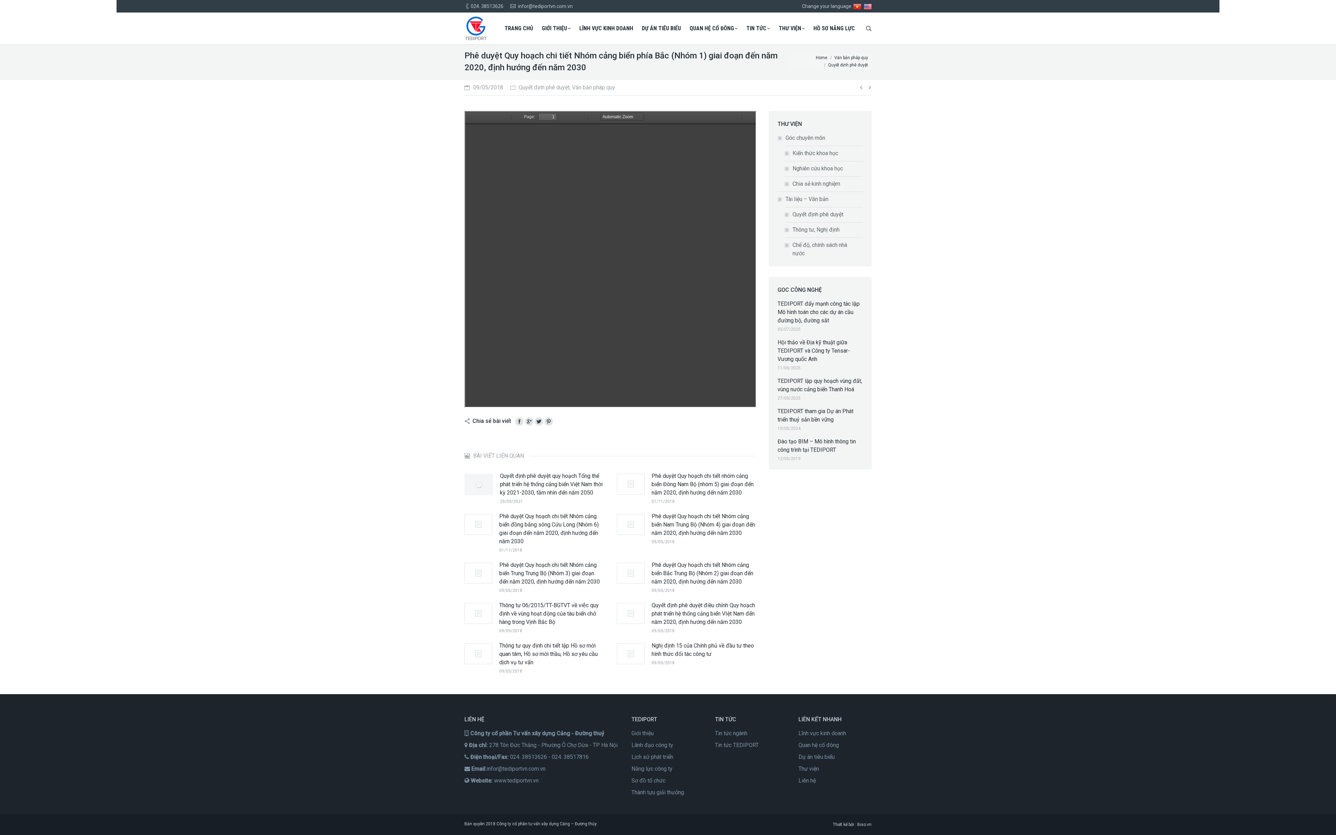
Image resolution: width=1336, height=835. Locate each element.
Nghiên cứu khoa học (818, 168)
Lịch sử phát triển (652, 757)
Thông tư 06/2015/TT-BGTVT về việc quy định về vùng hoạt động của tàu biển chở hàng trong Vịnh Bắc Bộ (549, 613)
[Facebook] (519, 421)
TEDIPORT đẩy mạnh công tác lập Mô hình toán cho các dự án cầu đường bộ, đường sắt (819, 312)
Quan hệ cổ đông (818, 745)
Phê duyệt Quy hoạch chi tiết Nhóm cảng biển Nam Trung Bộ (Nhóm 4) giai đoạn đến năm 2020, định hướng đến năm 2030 (703, 524)
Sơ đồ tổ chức (648, 780)
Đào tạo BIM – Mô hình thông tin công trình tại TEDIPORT (817, 445)
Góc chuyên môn (805, 138)
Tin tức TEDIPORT (737, 745)
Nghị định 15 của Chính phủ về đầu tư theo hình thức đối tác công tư (703, 649)
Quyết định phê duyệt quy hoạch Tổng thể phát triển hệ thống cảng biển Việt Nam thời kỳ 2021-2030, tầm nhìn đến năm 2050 (551, 484)
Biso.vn (864, 824)
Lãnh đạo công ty (652, 745)
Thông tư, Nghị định (816, 229)
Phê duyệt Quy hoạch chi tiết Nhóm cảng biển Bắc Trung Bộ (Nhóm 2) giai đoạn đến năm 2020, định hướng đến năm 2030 (702, 573)
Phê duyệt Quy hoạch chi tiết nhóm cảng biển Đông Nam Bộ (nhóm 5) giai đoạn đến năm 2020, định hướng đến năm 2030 (703, 484)
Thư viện (808, 768)
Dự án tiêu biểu (816, 757)
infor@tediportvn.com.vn (516, 768)
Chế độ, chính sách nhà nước (820, 249)
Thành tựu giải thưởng (657, 792)
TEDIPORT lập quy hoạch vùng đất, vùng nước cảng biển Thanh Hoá (820, 385)
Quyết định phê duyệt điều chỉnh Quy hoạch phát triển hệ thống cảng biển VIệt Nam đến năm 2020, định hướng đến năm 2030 (703, 613)
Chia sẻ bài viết (491, 421)
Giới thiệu (642, 733)
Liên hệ (807, 780)
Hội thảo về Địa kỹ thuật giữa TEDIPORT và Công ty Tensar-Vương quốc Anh (814, 350)
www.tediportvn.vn (516, 780)
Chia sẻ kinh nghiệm (816, 183)
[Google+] (529, 421)
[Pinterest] (548, 421)
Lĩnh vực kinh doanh (822, 733)
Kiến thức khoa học (815, 153)
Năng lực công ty (652, 768)
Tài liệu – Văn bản (807, 199)
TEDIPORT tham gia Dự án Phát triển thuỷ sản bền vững (815, 415)
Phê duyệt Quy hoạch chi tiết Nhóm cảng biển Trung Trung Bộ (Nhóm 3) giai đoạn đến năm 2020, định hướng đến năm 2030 (549, 573)
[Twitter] (539, 421)
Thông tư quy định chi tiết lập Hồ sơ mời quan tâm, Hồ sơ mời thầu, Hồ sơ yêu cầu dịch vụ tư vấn (548, 654)
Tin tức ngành (731, 733)
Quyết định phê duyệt (818, 214)
